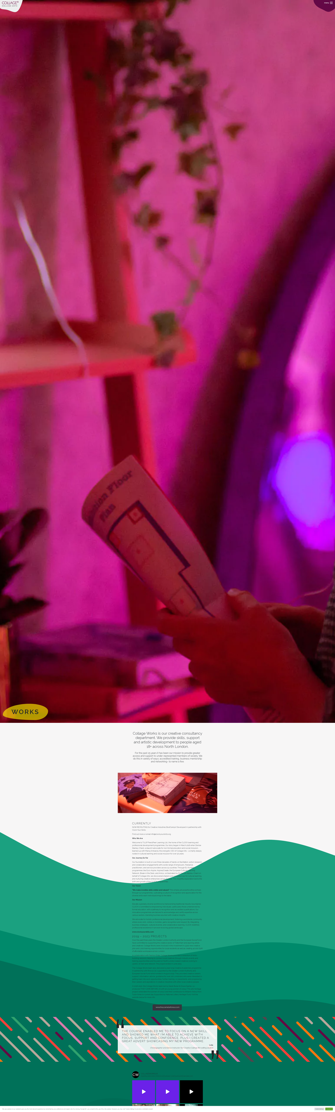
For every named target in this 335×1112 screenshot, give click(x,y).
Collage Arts (145, 876)
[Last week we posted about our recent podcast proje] (143, 1091)
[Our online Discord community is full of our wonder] (167, 1091)
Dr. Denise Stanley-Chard (188, 873)
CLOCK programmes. (159, 882)
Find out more (138, 834)
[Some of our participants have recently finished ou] (191, 1091)
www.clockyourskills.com (143, 932)
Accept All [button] (329, 1109)
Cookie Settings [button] (319, 1109)
